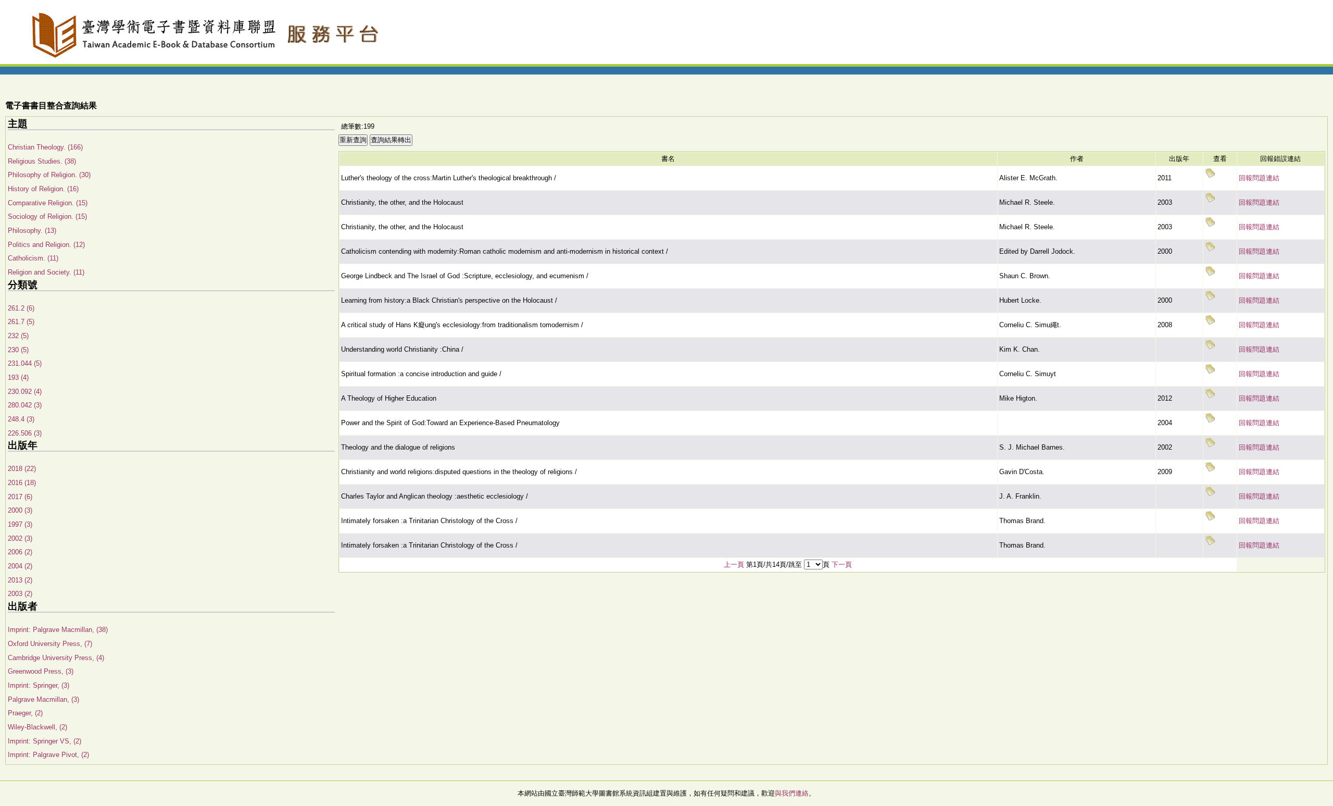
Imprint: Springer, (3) (38, 685)
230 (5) (18, 350)
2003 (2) (20, 594)
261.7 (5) (21, 322)
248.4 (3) (21, 419)
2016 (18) (22, 483)
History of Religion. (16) (43, 189)
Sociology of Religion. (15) (47, 216)
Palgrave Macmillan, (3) (43, 699)
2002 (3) (20, 538)
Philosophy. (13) (32, 230)
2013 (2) (20, 580)
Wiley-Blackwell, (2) (37, 727)
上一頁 (734, 564)
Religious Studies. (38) (42, 161)
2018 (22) (22, 469)
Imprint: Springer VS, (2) (44, 741)
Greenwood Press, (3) (40, 671)
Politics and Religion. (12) (46, 245)
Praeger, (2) (25, 713)
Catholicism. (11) (33, 258)
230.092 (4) (25, 391)
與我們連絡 (792, 793)
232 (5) (18, 336)
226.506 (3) (25, 433)
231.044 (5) (25, 363)
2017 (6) (20, 497)
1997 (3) (20, 524)
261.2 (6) (21, 308)
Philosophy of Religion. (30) (49, 175)
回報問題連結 (1259, 178)
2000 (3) (20, 510)
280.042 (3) (25, 405)
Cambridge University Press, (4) (56, 658)
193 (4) (18, 377)
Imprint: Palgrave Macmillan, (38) (58, 630)
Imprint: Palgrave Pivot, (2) (48, 755)
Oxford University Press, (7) (50, 644)
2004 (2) (20, 566)
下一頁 (842, 564)
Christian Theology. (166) (45, 147)
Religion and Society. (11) (46, 272)
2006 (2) (20, 552)
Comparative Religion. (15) (47, 203)
